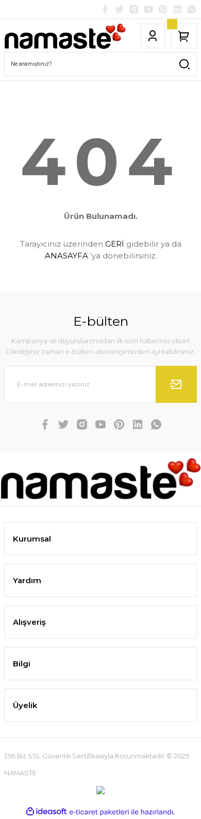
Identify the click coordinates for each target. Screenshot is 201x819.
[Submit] (176, 384)
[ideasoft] (46, 811)
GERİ (114, 244)
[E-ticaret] (99, 812)
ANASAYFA (66, 255)
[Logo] (65, 36)
